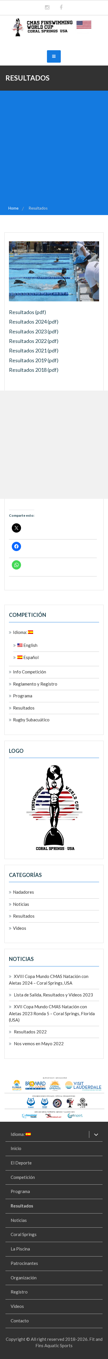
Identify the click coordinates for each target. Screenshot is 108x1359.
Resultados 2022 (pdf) (33, 341)
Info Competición (29, 671)
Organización (24, 1277)
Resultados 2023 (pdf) (33, 331)
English (29, 645)
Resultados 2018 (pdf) (33, 370)
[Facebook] (61, 7)
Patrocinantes (24, 1263)
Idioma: (20, 632)
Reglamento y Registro (35, 683)
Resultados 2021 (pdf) (33, 350)
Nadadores (23, 892)
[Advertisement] (54, 148)
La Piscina (20, 1248)
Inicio (16, 1148)
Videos (19, 928)
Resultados (24, 707)
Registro (19, 1291)
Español (30, 657)
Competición (23, 1177)
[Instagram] (47, 7)
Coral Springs (24, 1234)
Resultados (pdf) (27, 312)
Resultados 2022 (30, 1031)
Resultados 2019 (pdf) (33, 360)
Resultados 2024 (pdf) (33, 321)
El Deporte (21, 1162)
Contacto (20, 1320)
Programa (22, 695)
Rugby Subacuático (31, 719)
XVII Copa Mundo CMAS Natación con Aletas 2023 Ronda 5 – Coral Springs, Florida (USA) (52, 1013)
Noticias (21, 904)
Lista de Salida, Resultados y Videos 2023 (53, 994)
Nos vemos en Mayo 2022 (39, 1043)
